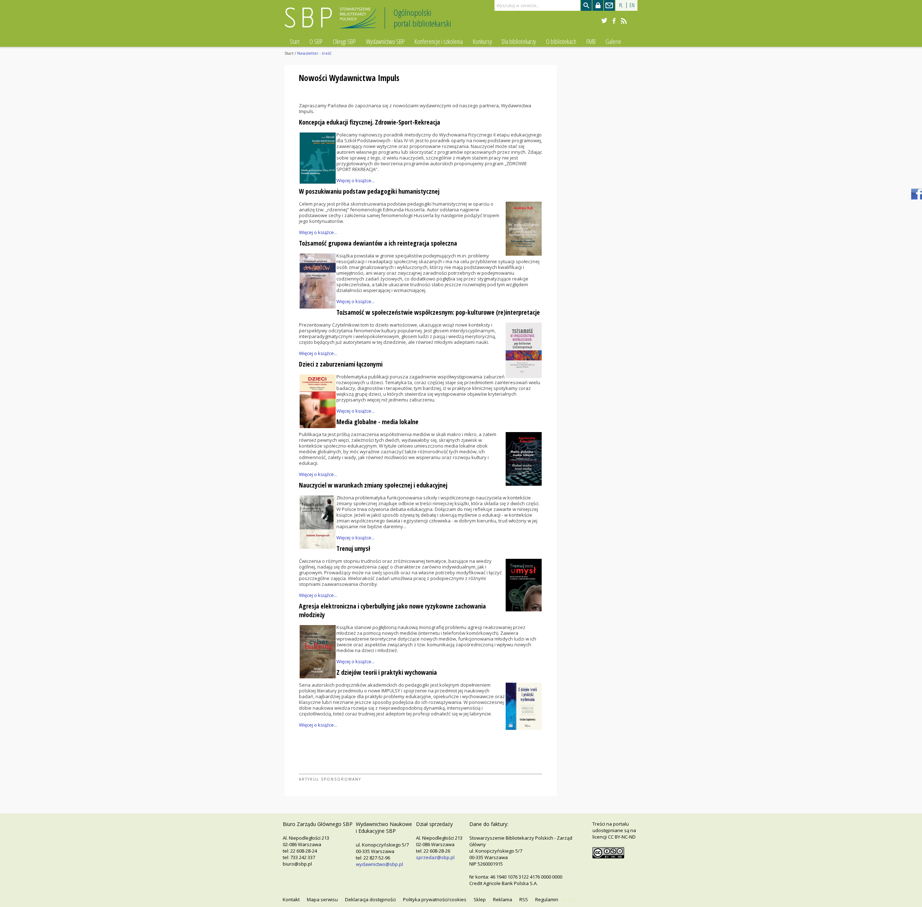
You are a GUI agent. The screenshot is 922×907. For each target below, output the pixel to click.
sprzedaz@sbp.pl (435, 857)
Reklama (502, 899)
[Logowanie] (597, 5)
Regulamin (546, 899)
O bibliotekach (561, 41)
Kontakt (291, 899)
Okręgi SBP (344, 41)
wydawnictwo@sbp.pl (379, 864)
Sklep (480, 899)
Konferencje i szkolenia (439, 41)
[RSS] (624, 21)
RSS (523, 899)
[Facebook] (614, 21)
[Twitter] (604, 21)
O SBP (316, 41)
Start (295, 41)
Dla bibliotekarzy (519, 41)
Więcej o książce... (355, 180)
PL (621, 5)
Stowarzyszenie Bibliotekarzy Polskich (332, 21)
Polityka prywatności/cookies (434, 899)
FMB (591, 41)
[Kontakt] (609, 5)
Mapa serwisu (322, 899)
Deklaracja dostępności (370, 899)
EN (632, 5)
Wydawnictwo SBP (385, 41)
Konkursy (482, 41)
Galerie (613, 41)
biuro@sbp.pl (297, 864)
